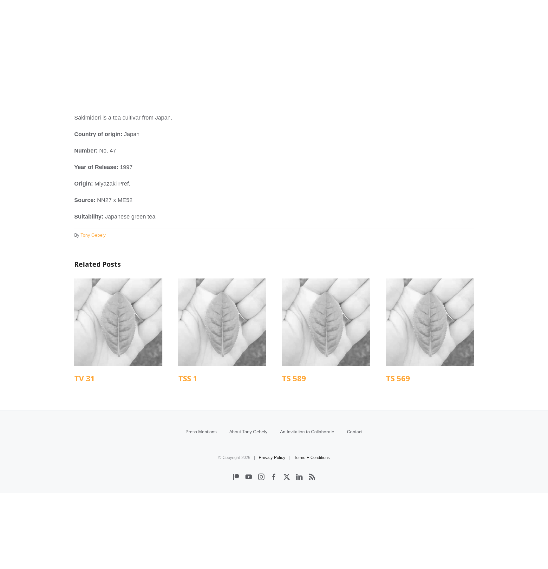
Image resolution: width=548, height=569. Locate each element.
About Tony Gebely (248, 431)
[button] (465, 34)
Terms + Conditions (312, 457)
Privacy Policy (272, 457)
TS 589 (326, 322)
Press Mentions (201, 431)
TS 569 (430, 322)
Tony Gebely (93, 235)
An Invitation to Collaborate (307, 431)
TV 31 (118, 322)
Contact (354, 431)
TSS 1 (222, 322)
